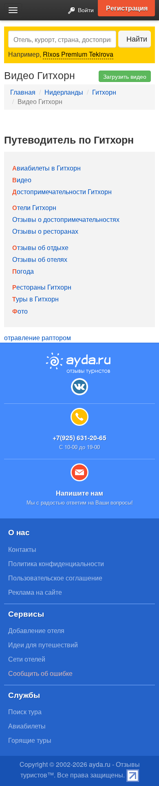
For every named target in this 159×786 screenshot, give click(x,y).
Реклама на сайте (35, 592)
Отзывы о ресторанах (45, 231)
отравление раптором (37, 337)
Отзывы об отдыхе (40, 247)
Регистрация (127, 8)
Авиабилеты (27, 726)
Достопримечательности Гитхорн (62, 191)
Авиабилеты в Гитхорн (46, 168)
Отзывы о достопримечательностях (65, 219)
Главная (22, 92)
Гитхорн (104, 92)
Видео (21, 179)
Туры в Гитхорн (35, 298)
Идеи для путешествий (43, 644)
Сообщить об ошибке (40, 673)
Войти (85, 9)
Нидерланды (63, 92)
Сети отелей (26, 659)
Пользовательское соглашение (55, 577)
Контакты (22, 549)
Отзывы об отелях (39, 259)
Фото (20, 311)
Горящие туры (29, 740)
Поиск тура (25, 711)
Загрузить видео (124, 76)
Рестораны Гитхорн (41, 287)
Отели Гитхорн (34, 207)
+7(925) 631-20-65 (79, 437)
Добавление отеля (36, 630)
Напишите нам (79, 493)
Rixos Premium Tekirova (78, 54)
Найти (136, 38)
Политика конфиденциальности (56, 563)
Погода (23, 271)
